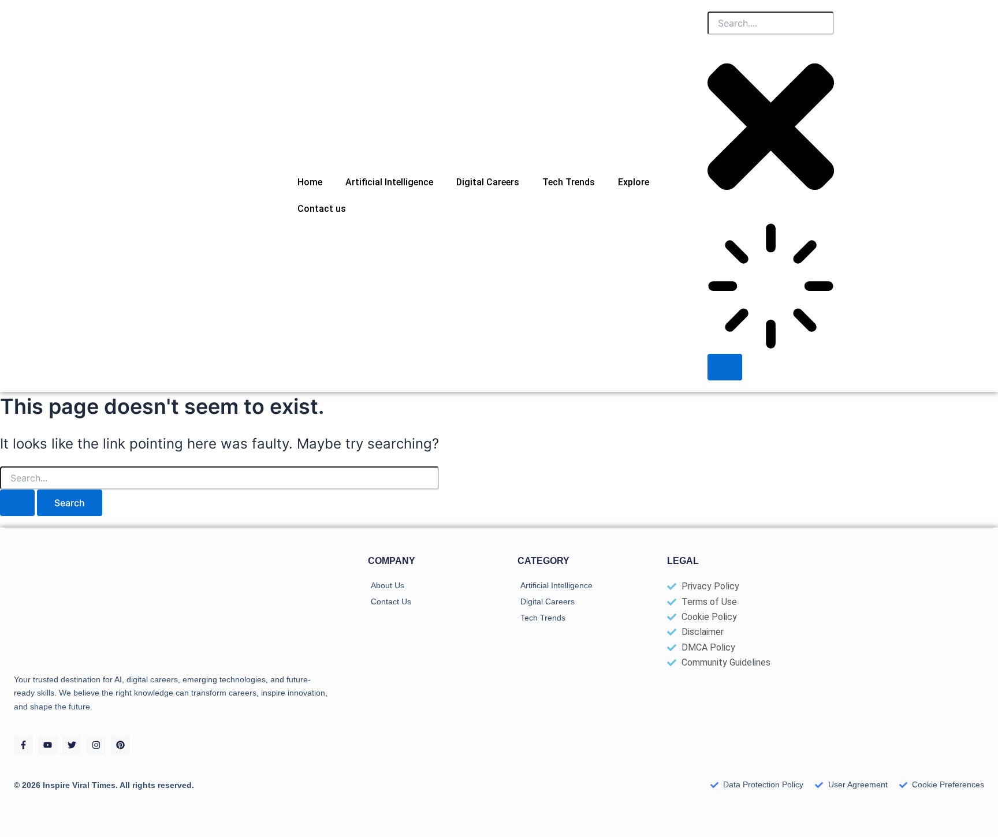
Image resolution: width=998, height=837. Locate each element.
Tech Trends (568, 182)
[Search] (724, 367)
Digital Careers (487, 182)
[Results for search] (770, 288)
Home (309, 182)
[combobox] (770, 23)
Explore (633, 182)
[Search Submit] (17, 503)
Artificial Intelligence (389, 182)
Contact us (321, 208)
